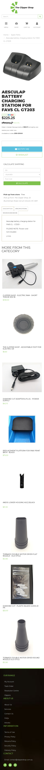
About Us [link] (8, 707)
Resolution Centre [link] (12, 693)
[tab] (9, 210)
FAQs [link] (7, 720)
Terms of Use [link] (10, 734)
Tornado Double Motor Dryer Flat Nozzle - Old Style (20, 557)
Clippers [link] (8, 697)
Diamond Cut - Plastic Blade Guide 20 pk (20, 609)
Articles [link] (8, 725)
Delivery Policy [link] (11, 752)
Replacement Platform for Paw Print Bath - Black (21, 453)
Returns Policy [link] (11, 743)
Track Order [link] (9, 688)
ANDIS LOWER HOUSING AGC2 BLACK (19, 504)
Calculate (23, 185)
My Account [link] (10, 684)
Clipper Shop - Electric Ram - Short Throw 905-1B (20, 298)
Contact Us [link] (9, 716)
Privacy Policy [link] (10, 739)
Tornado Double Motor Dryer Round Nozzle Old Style (21, 660)
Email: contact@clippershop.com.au (19, 762)
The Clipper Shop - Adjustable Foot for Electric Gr (22, 350)
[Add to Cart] (39, 291)
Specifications (26, 210)
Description (9, 210)
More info (16, 124)
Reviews (7, 215)
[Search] (40, 18)
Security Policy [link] (11, 748)
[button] (22, 156)
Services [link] (8, 711)
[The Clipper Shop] (22, 8)
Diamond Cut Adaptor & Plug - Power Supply (21, 402)
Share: (5, 116)
